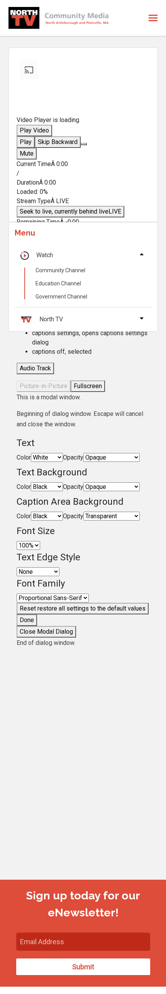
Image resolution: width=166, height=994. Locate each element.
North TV (51, 319)
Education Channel (58, 283)
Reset (83, 608)
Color (24, 457)
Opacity (73, 457)
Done (27, 620)
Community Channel (60, 270)
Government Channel (61, 296)
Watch (44, 255)
